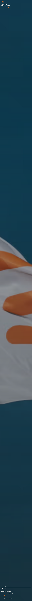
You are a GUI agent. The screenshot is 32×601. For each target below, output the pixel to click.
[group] (16, 592)
